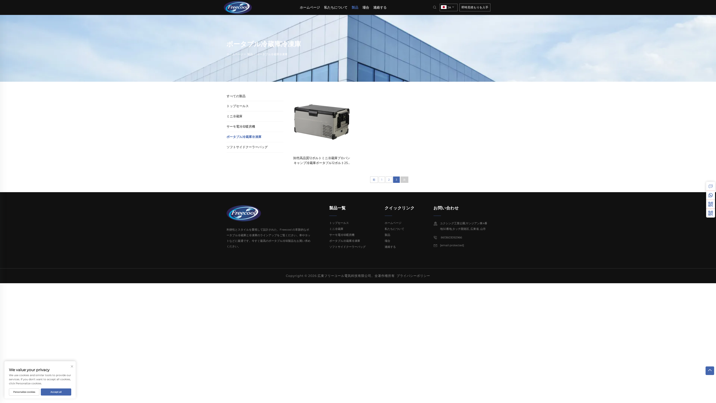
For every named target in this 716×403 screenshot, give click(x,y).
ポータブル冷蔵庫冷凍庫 (272, 54)
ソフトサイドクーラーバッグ (247, 147)
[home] (239, 7)
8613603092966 (451, 237)
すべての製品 (236, 96)
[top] (710, 370)
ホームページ (310, 7)
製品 (355, 7)
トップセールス (238, 106)
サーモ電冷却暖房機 (241, 126)
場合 (365, 7)
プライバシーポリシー (413, 276)
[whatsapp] (710, 195)
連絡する (380, 7)
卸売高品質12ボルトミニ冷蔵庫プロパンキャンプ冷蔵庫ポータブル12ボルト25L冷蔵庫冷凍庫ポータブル (321, 160)
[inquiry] (710, 186)
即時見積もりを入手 (474, 7)
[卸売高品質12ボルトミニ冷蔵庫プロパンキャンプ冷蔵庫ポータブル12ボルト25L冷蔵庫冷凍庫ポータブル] (322, 122)
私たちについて (336, 7)
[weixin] (710, 213)
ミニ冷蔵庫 (234, 116)
